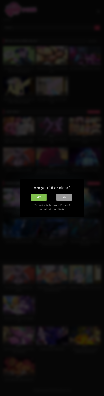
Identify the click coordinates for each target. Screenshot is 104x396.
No (64, 197)
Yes (39, 197)
